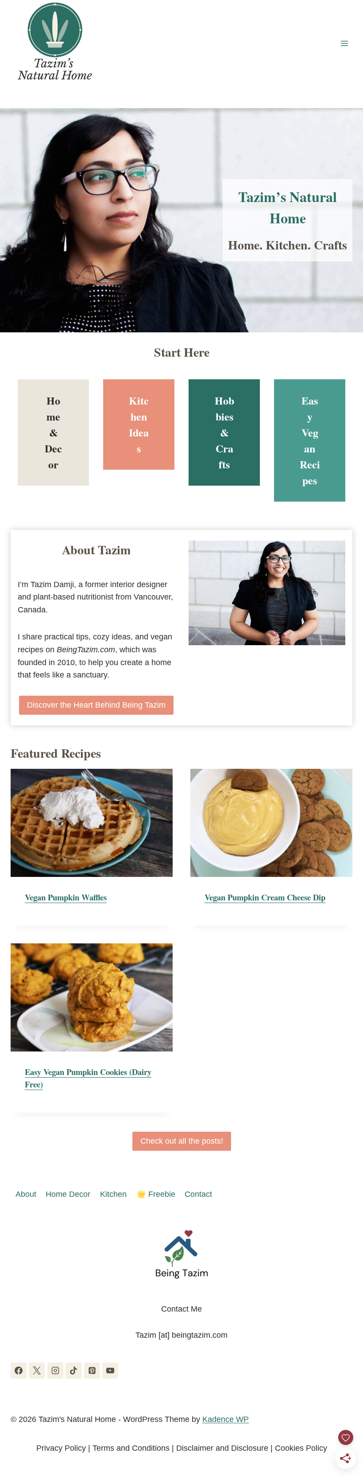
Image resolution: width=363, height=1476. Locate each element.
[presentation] (92, 823)
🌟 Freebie (155, 1194)
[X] (37, 1371)
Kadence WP (225, 1419)
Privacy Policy (61, 1448)
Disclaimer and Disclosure (222, 1448)
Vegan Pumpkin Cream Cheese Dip (265, 897)
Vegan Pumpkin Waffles (66, 897)
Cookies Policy (301, 1448)
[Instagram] (55, 1371)
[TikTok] (73, 1371)
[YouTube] (110, 1371)
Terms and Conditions (131, 1448)
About (25, 1194)
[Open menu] (344, 43)
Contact (198, 1194)
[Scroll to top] (340, 1422)
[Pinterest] (92, 1371)
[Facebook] (19, 1371)
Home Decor (68, 1194)
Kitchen (113, 1194)
